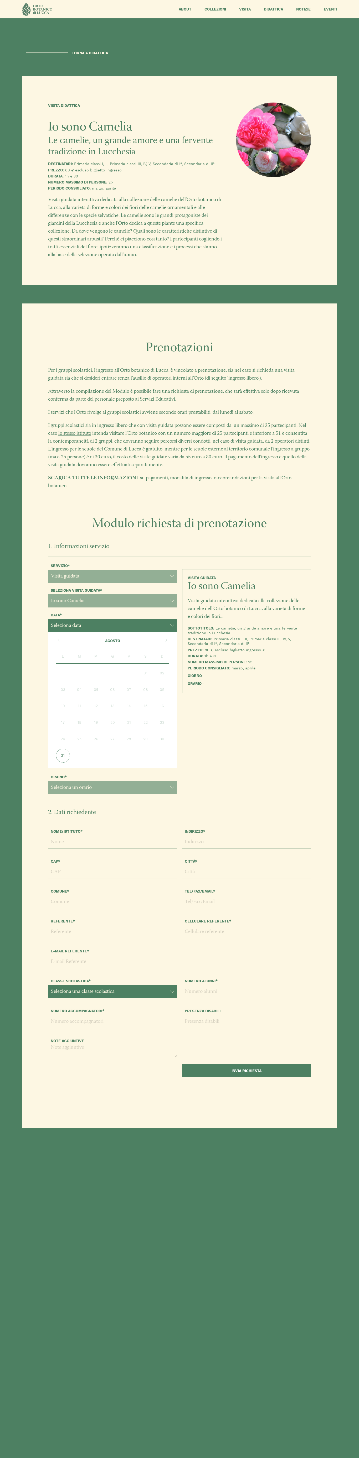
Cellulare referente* (208, 921)
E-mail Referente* (70, 951)
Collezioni (215, 9)
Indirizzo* (195, 831)
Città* (191, 861)
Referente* (63, 921)
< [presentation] (58, 641)
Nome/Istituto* (67, 831)
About (185, 9)
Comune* (60, 891)
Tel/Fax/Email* (200, 891)
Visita (245, 9)
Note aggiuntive (67, 1041)
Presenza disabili (202, 1011)
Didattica (273, 9)
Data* (56, 615)
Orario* (59, 777)
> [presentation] (166, 641)
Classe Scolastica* (71, 981)
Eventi (330, 9)
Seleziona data (66, 625)
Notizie (303, 9)
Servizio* (60, 566)
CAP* (55, 861)
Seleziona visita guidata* (76, 590)
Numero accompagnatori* (77, 1011)
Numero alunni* (201, 981)
